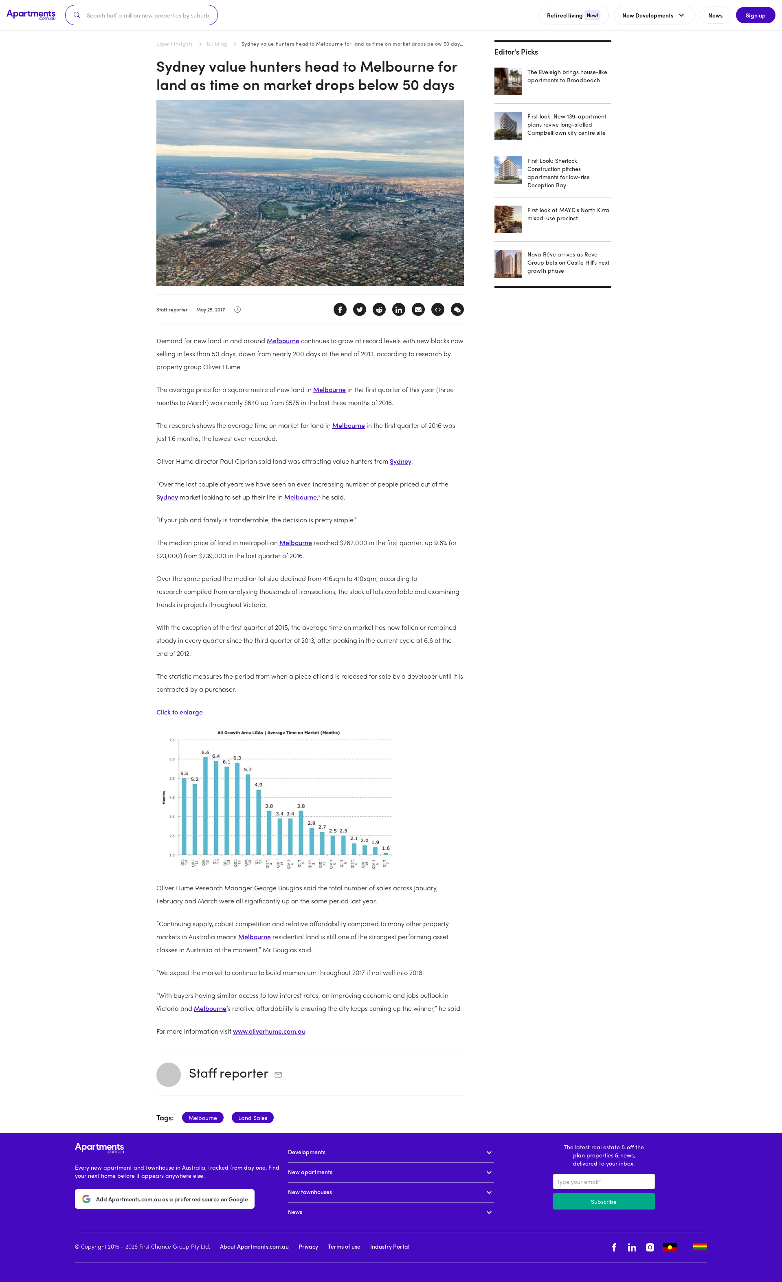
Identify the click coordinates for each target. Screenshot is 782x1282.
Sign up (756, 15)
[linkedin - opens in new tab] (632, 1247)
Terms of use (344, 1246)
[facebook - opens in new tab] (614, 1247)
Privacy (308, 1246)
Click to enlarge (179, 712)
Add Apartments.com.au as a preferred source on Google (172, 1199)
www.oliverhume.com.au (269, 1031)
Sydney (400, 461)
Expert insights (174, 43)
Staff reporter (228, 1072)
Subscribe (604, 1201)
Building (217, 43)
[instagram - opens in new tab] (650, 1247)
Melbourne (283, 340)
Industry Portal (389, 1246)
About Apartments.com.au (254, 1246)
